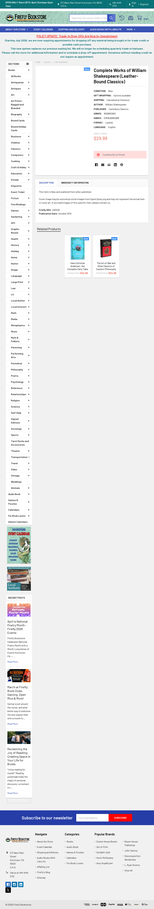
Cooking (15, 161)
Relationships (18, 394)
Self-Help (16, 412)
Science (15, 406)
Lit (12, 294)
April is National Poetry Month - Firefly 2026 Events (17, 627)
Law (13, 288)
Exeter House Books (106, 841)
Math (13, 312)
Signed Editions (15, 420)
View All (128, 870)
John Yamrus (131, 850)
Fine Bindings (18, 204)
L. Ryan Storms (132, 865)
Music (14, 331)
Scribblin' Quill (103, 852)
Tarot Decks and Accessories (20, 443)
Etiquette (16, 185)
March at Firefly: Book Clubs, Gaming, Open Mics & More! (17, 692)
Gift (13, 222)
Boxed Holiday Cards (18, 128)
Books (11, 70)
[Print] (109, 164)
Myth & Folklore (15, 339)
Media (14, 319)
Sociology (16, 428)
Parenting (16, 347)
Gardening (16, 216)
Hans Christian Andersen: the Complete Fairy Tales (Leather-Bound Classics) (77, 269)
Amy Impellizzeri (104, 863)
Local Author (18, 300)
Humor (14, 263)
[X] (8, 890)
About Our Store (15, 29)
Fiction (15, 198)
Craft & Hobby (18, 167)
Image (14, 269)
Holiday (15, 251)
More (130, 29)
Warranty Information (75, 182)
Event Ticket (18, 192)
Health (14, 238)
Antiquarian (17, 82)
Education (16, 173)
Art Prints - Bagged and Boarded (17, 104)
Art (12, 94)
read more (12, 661)
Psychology (17, 381)
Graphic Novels (15, 231)
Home (14, 257)
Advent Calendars (18, 521)
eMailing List (43, 866)
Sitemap (41, 877)
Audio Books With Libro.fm (105, 29)
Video (14, 469)
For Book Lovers (17, 515)
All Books (16, 76)
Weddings (16, 481)
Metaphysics (18, 325)
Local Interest (18, 306)
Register (144, 4)
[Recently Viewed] (122, 18)
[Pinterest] (121, 164)
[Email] (102, 164)
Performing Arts (17, 355)
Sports (14, 434)
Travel (14, 463)
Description (46, 182)
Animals (15, 487)
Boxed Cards (18, 120)
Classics (15, 148)
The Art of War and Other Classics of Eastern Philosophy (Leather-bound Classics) (106, 269)
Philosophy (17, 369)
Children (15, 142)
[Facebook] (96, 164)
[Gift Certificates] (131, 18)
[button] (19, 545)
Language (16, 275)
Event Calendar (43, 29)
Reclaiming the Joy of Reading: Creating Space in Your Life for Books (18, 756)
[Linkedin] (115, 164)
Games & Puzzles (13, 502)
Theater (15, 450)
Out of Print (102, 846)
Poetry (14, 375)
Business (16, 136)
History (15, 245)
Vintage (15, 475)
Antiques (16, 88)
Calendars (13, 509)
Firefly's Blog (43, 872)
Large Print (17, 282)
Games (15, 210)
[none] (63, 102)
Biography (16, 114)
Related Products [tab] (49, 229)
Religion (15, 400)
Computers (17, 154)
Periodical (16, 363)
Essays (15, 179)
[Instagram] (14, 884)
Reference (16, 388)
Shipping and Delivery (71, 29)
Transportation (19, 457)
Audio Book (14, 494)
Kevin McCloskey (104, 857)
